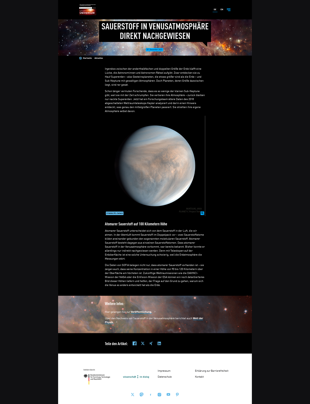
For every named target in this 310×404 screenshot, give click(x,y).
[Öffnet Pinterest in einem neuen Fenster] (177, 394)
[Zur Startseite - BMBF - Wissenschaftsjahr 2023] (87, 9)
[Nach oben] (302, 381)
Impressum (164, 371)
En (222, 10)
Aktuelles (98, 58)
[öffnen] (228, 9)
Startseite (87, 58)
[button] (155, 166)
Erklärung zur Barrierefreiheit (211, 371)
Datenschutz (165, 377)
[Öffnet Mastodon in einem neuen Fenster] (141, 394)
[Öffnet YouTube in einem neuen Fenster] (168, 394)
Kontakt (199, 377)
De (215, 10)
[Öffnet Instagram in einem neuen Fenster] (159, 394)
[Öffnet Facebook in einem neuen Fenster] (150, 394)
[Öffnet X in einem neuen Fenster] (132, 394)
